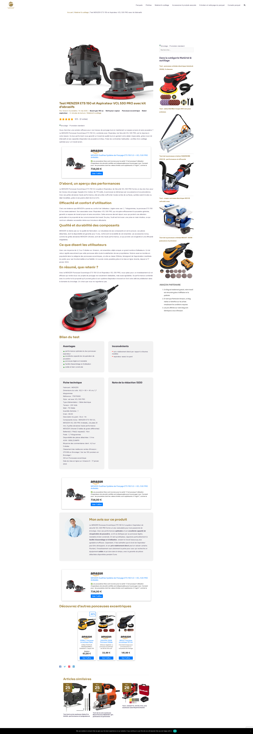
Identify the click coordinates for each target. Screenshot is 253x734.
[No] (251, 731)
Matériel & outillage (94, 113)
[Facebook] (60, 666)
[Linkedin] (74, 666)
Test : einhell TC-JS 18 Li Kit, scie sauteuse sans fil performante (134, 706)
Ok (175, 731)
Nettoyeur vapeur (113, 111)
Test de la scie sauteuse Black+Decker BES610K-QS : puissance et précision (103, 714)
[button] (245, 5)
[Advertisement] (126, 29)
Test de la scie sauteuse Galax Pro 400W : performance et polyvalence (76, 715)
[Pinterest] (69, 666)
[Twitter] (65, 666)
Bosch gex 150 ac (97, 111)
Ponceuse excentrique (131, 111)
